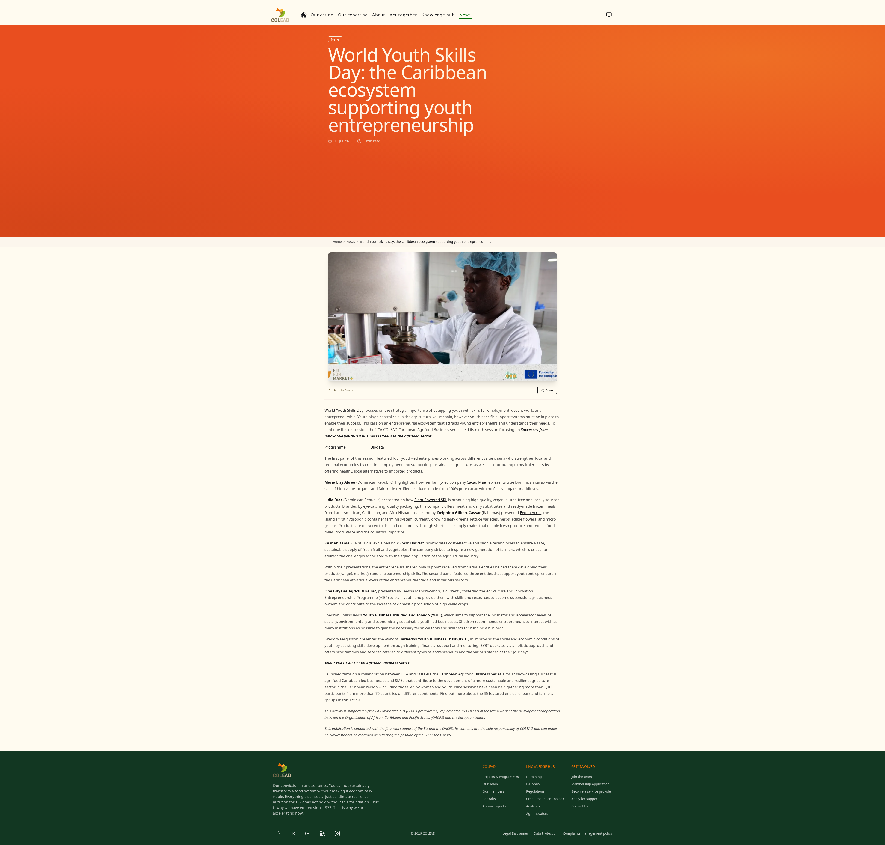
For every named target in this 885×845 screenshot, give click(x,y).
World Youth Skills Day (343, 410)
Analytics (533, 806)
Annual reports (494, 806)
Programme (335, 447)
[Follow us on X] (293, 833)
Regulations (535, 791)
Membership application (590, 784)
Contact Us (579, 806)
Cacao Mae (476, 482)
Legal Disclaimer (515, 833)
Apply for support (585, 799)
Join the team (581, 776)
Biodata (377, 447)
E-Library (533, 784)
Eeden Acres (530, 512)
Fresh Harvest (412, 543)
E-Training (534, 776)
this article (351, 699)
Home (337, 241)
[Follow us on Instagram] (337, 833)
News (350, 241)
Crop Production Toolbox (545, 799)
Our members (493, 791)
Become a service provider (591, 791)
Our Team (490, 784)
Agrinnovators (537, 813)
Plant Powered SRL (430, 499)
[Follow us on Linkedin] (322, 833)
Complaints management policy (587, 833)
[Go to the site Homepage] (280, 15)
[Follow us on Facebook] (278, 833)
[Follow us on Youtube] (307, 833)
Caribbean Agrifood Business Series (470, 674)
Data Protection (546, 833)
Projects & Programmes (501, 776)
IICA (378, 429)
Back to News (343, 390)
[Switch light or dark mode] (609, 15)
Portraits (489, 799)
